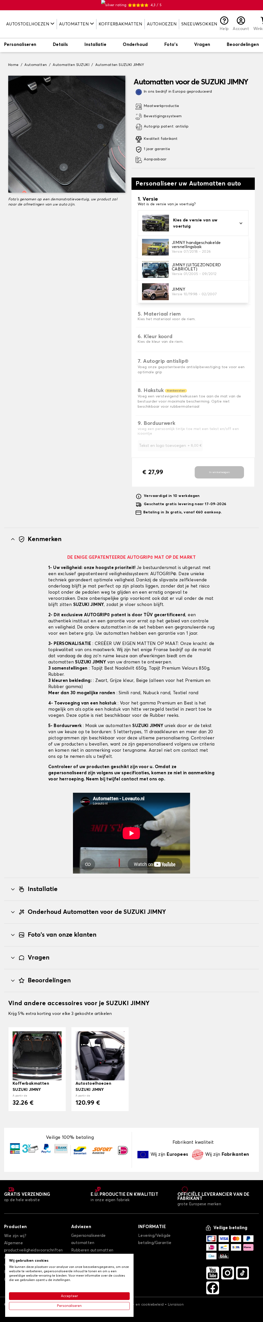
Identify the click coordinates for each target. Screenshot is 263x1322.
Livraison (176, 1304)
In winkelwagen (219, 472)
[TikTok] (242, 1273)
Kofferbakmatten (120, 24)
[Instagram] (227, 1273)
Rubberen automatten (92, 1250)
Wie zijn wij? (15, 1236)
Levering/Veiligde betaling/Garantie (155, 1239)
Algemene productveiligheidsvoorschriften (33, 1246)
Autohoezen (162, 24)
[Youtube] (212, 1273)
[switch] (20, 45)
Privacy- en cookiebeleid (142, 1304)
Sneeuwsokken (199, 24)
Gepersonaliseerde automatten (88, 1239)
